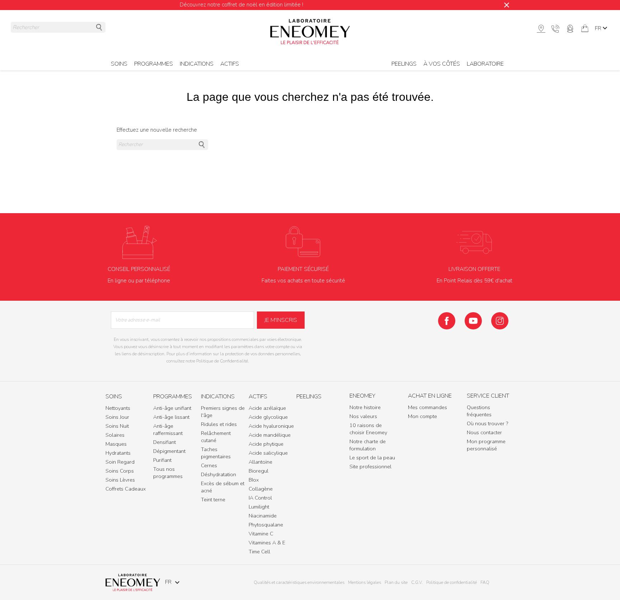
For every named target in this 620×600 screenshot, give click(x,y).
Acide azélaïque (267, 408)
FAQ (484, 582)
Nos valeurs (363, 416)
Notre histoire (365, 407)
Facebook (446, 320)
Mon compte (422, 416)
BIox (254, 479)
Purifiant (162, 460)
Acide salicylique (268, 452)
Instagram (499, 320)
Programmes (172, 397)
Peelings (404, 63)
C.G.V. (417, 582)
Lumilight (259, 506)
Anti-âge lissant (171, 417)
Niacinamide (263, 515)
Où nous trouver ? (487, 423)
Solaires (115, 435)
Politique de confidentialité (451, 582)
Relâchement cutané (216, 437)
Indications (218, 397)
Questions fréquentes (479, 411)
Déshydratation (218, 474)
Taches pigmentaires (216, 453)
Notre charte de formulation (367, 445)
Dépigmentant (169, 451)
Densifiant (164, 442)
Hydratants (118, 452)
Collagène (261, 488)
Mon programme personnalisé (486, 445)
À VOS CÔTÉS (441, 63)
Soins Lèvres (120, 479)
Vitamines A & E (267, 542)
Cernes (209, 465)
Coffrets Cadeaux (125, 488)
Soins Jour (117, 417)
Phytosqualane (266, 524)
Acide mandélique (270, 435)
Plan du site (396, 582)
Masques (116, 443)
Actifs (229, 63)
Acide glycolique (268, 417)
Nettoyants (117, 408)
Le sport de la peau (372, 457)
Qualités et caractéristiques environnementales (299, 582)
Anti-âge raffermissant (168, 429)
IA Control (260, 497)
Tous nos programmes (168, 472)
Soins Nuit (117, 426)
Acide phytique (266, 443)
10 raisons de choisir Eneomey (368, 429)
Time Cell (259, 551)
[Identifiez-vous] (570, 28)
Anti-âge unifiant (172, 408)
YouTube (473, 320)
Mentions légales (364, 582)
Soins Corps (119, 470)
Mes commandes (427, 407)
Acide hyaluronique (271, 426)
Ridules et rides (219, 424)
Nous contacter (484, 432)
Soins (113, 397)
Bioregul (258, 470)
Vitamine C (261, 533)
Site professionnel (370, 466)
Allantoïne (260, 461)
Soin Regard (120, 461)
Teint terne (213, 499)
